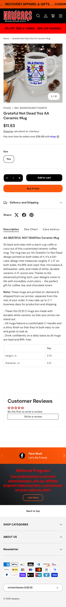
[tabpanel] (33, 303)
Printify (7, 107)
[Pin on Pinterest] (31, 215)
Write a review (33, 416)
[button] (53, 16)
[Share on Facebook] (24, 215)
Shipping (8, 131)
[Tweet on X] (16, 215)
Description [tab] (11, 229)
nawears (15, 598)
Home (6, 38)
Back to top (33, 511)
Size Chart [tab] (31, 229)
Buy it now (33, 188)
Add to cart (44, 177)
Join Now (33, 497)
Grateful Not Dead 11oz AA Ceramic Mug (31, 38)
